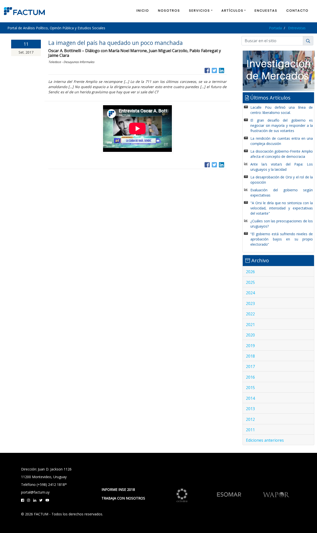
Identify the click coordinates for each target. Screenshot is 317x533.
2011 (250, 430)
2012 (250, 419)
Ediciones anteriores (265, 440)
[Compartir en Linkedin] (221, 69)
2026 (250, 271)
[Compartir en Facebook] (207, 69)
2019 (250, 345)
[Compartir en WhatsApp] (226, 69)
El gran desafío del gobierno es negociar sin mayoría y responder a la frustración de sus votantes (281, 125)
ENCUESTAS (266, 10)
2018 (250, 356)
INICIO (142, 10)
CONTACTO (297, 10)
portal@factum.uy (35, 492)
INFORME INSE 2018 (118, 489)
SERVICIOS (199, 10)
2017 (250, 366)
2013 (250, 408)
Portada (275, 28)
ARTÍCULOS (232, 10)
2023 (250, 303)
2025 (250, 282)
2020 (250, 335)
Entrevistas (297, 28)
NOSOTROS (169, 10)
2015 (250, 387)
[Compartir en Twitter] (214, 69)
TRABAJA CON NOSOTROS (123, 498)
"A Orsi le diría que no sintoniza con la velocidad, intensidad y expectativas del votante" (281, 208)
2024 (250, 293)
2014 (250, 398)
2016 (250, 377)
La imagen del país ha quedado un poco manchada (115, 43)
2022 (250, 314)
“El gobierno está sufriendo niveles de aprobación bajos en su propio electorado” (281, 239)
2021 (250, 324)
